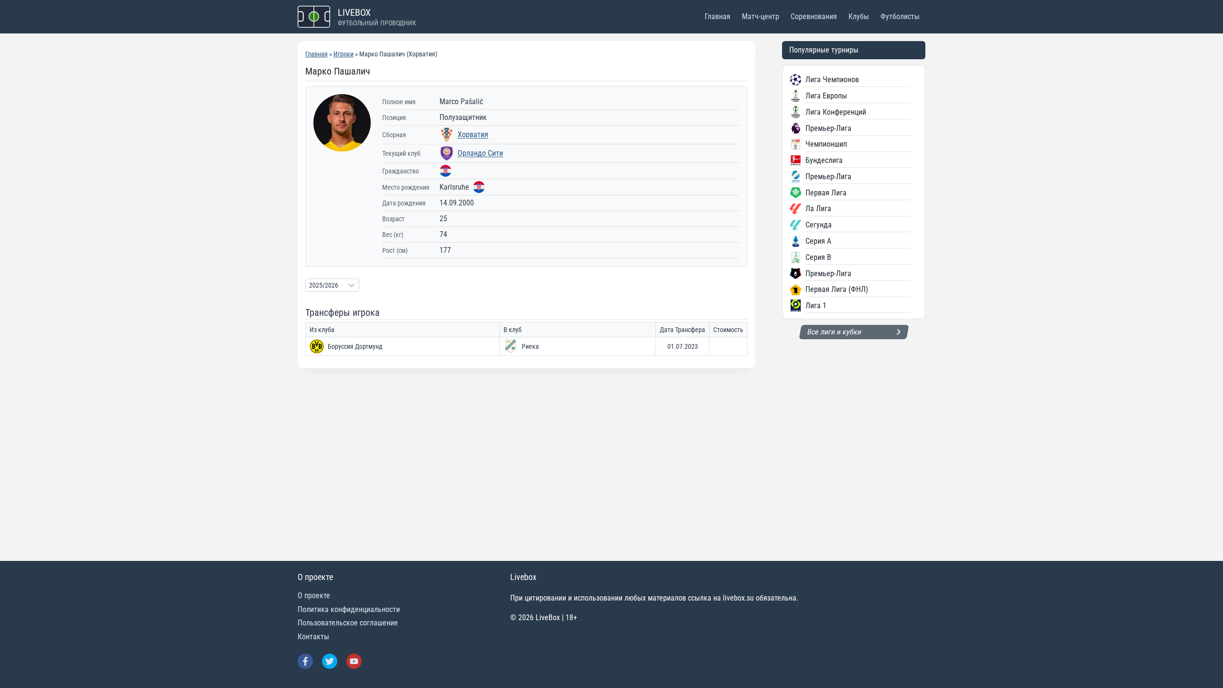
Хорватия (473, 134)
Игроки (343, 54)
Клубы (858, 16)
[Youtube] (354, 661)
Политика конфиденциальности (349, 609)
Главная (717, 16)
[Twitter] (329, 661)
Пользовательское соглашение (348, 622)
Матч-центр (760, 16)
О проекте (314, 595)
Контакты (313, 636)
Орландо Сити (480, 153)
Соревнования (814, 16)
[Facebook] (305, 661)
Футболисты (900, 16)
